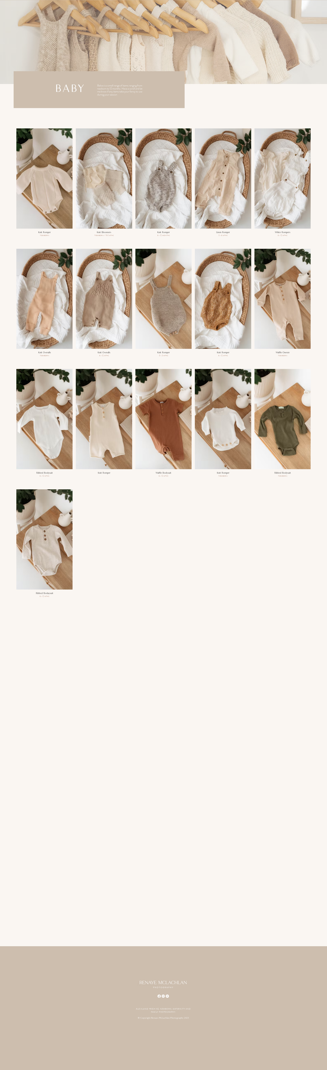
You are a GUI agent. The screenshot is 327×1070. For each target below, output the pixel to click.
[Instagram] (163, 996)
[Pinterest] (167, 996)
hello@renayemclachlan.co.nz (161, 1048)
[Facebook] (159, 996)
